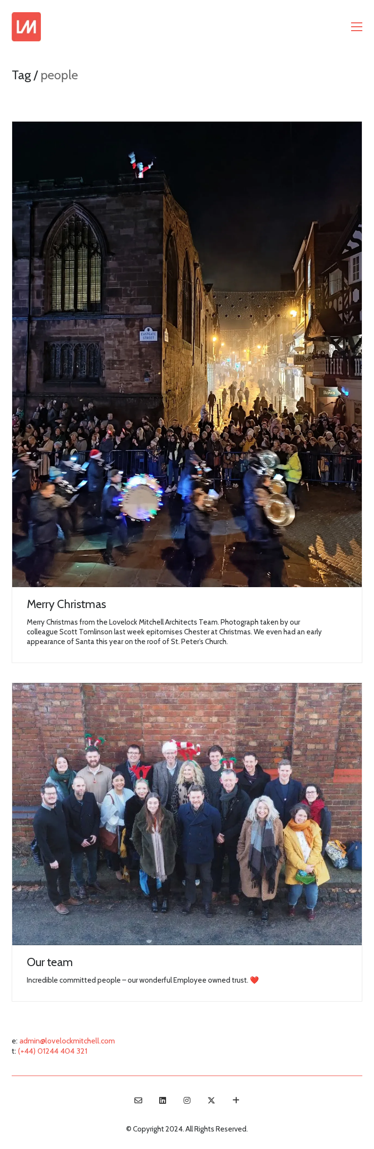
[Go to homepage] (26, 26)
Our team (50, 962)
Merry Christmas (66, 604)
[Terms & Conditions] (235, 1100)
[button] (356, 27)
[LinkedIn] (162, 1100)
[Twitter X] (211, 1100)
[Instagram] (187, 1100)
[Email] (138, 1100)
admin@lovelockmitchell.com (67, 1040)
